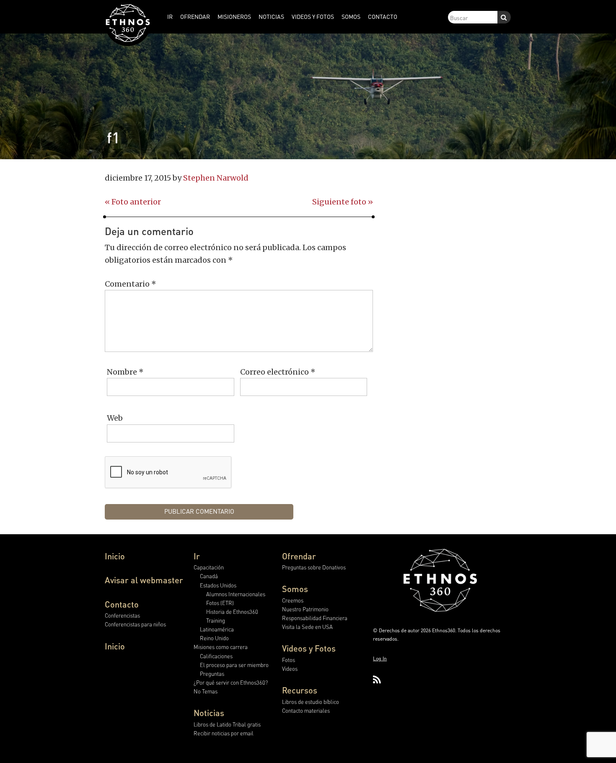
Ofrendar (299, 556)
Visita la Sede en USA (307, 626)
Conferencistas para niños (135, 624)
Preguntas (212, 673)
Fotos (288, 659)
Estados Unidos (218, 585)
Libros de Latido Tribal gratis (227, 724)
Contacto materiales (306, 710)
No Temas (205, 691)
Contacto (122, 604)
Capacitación (209, 567)
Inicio (115, 556)
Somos (295, 588)
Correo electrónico (278, 372)
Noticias (209, 712)
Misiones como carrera (221, 646)
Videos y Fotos (309, 648)
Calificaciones (216, 656)
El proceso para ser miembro (234, 664)
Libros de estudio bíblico (310, 701)
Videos (290, 668)
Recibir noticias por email (224, 733)
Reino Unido (214, 637)
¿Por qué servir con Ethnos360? (231, 682)
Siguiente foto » (342, 202)
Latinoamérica (217, 629)
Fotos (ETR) (220, 602)
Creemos (292, 600)
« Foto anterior (133, 202)
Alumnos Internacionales (235, 593)
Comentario (130, 284)
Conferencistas (122, 615)
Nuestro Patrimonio (305, 609)
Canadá (209, 575)
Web (115, 418)
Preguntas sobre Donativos (314, 567)
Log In (380, 658)
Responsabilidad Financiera (314, 617)
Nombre (125, 372)
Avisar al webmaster (144, 579)
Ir (197, 556)
